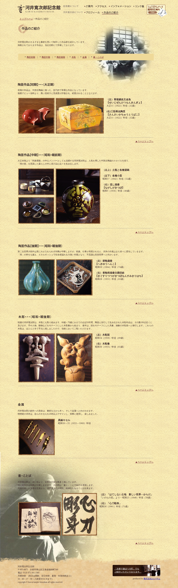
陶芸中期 (46, 57)
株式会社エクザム (152, 578)
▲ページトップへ (144, 141)
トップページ (26, 19)
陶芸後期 (61, 57)
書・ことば (98, 57)
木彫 (74, 57)
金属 (84, 57)
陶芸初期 (31, 57)
